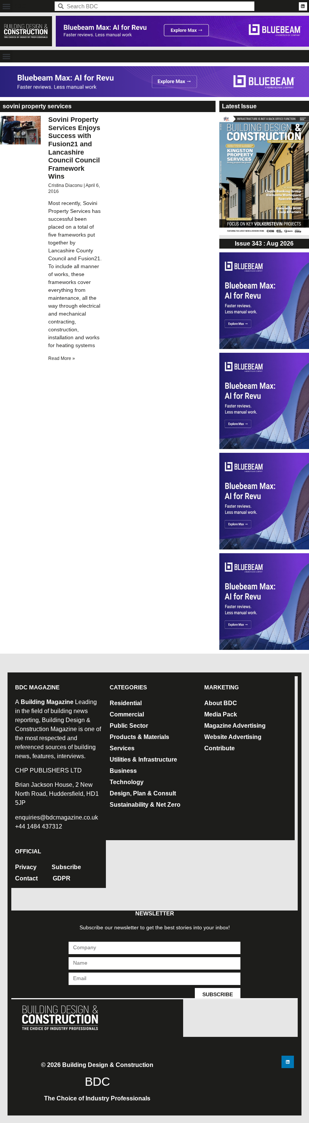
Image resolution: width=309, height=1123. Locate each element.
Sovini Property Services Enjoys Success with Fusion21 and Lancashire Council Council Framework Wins (74, 148)
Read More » (61, 358)
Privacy (26, 867)
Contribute (219, 748)
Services (122, 748)
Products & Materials (139, 737)
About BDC (220, 703)
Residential (126, 703)
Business (123, 771)
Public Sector (129, 725)
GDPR (61, 878)
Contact (26, 878)
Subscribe (66, 867)
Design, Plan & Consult (143, 793)
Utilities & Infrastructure (143, 759)
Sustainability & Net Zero (145, 804)
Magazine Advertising (235, 725)
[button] (6, 6)
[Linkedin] (303, 6)
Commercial (127, 714)
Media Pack (220, 714)
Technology (127, 782)
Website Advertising (233, 737)
